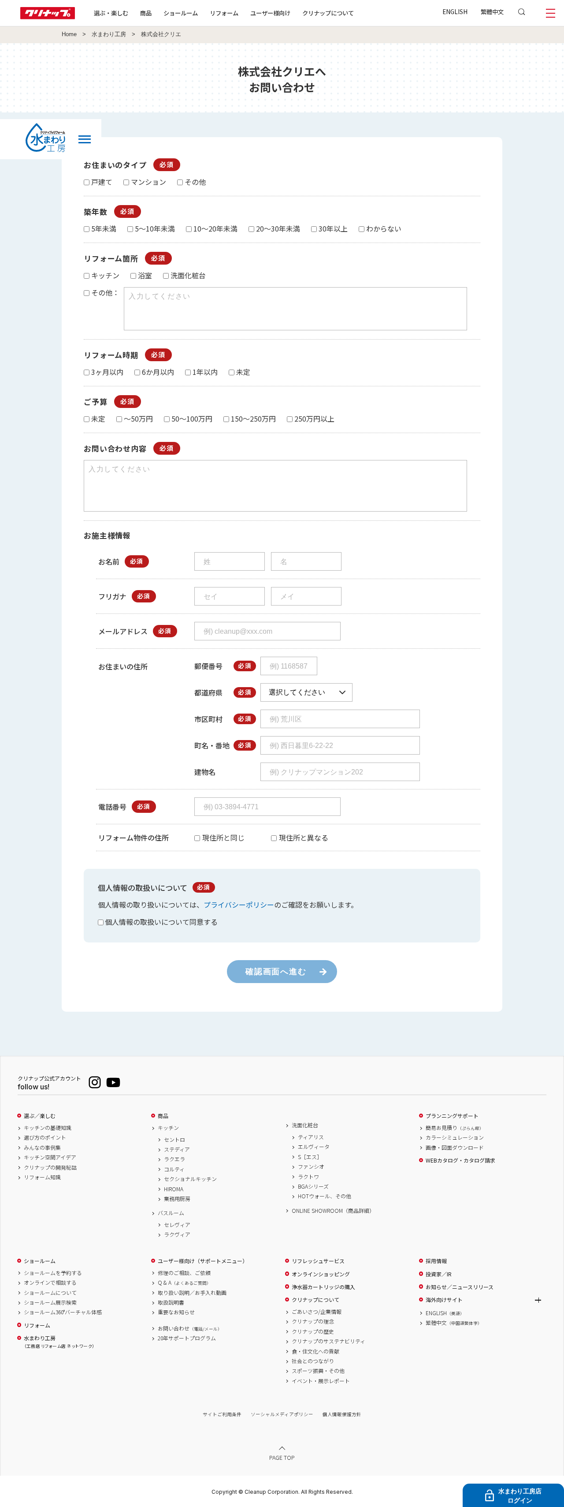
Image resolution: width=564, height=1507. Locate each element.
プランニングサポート (452, 1115)
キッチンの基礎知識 (47, 1127)
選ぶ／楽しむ (40, 1115)
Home (69, 34)
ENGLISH (455, 11)
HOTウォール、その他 (324, 1196)
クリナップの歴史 (313, 1331)
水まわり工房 (109, 34)
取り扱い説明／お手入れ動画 (192, 1292)
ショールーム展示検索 (50, 1302)
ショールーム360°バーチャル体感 (63, 1312)
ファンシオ (311, 1166)
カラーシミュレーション (455, 1137)
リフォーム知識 (42, 1177)
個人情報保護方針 (342, 1414)
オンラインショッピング (321, 1274)
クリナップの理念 (313, 1321)
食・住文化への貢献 (315, 1351)
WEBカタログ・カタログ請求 (460, 1160)
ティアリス (311, 1137)
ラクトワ (308, 1176)
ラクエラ (174, 1159)
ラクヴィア (177, 1234)
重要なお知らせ (176, 1312)
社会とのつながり (313, 1361)
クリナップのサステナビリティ (328, 1341)
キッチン (168, 1127)
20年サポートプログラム (187, 1338)
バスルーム (171, 1212)
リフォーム (224, 12)
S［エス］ (310, 1156)
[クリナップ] (47, 16)
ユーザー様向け (270, 12)
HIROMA (173, 1189)
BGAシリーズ (313, 1186)
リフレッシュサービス (318, 1260)
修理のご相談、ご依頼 (184, 1272)
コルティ (174, 1169)
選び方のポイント (45, 1137)
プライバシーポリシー (239, 904)
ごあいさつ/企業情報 (316, 1311)
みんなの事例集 (42, 1147)
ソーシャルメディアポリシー (282, 1414)
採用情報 (436, 1260)
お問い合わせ (190, 1328)
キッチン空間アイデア (50, 1157)
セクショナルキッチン (190, 1178)
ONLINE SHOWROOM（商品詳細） (333, 1210)
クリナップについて (328, 12)
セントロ (174, 1139)
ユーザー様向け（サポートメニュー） (203, 1260)
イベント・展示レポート (321, 1380)
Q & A (184, 1282)
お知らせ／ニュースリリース (460, 1286)
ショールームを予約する (53, 1272)
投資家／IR (439, 1274)
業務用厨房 (177, 1198)
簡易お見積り (455, 1127)
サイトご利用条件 (222, 1414)
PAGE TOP (282, 1457)
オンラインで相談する (50, 1282)
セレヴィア (177, 1224)
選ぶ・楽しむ (111, 12)
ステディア (177, 1149)
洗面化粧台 (305, 1125)
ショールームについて (50, 1292)
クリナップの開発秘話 (50, 1167)
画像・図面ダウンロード (455, 1147)
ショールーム (180, 12)
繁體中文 (492, 11)
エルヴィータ (314, 1146)
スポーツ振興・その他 (318, 1370)
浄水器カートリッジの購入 (323, 1286)
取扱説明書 (171, 1302)
